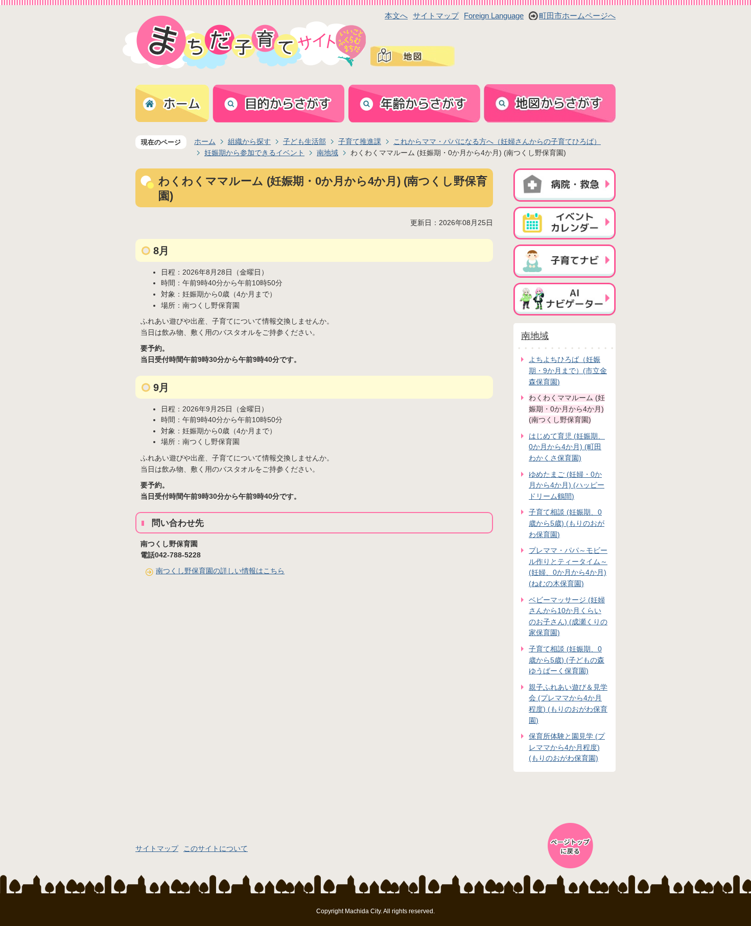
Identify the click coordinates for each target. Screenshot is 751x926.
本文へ (396, 15)
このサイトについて (215, 848)
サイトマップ (436, 15)
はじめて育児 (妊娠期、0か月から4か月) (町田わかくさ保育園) (567, 447)
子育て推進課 (359, 141)
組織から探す (249, 141)
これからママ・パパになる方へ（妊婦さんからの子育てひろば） (497, 141)
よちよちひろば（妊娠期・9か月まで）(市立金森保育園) (568, 370)
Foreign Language (494, 15)
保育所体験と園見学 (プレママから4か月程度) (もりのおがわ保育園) (567, 747)
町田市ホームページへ (577, 15)
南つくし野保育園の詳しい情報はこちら (220, 571)
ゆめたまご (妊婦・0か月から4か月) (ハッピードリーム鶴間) (566, 485)
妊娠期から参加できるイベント (254, 153)
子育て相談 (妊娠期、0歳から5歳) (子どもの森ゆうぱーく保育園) (566, 660)
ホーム (205, 141)
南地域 (327, 153)
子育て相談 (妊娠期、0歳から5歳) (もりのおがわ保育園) (566, 523)
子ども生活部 (304, 141)
